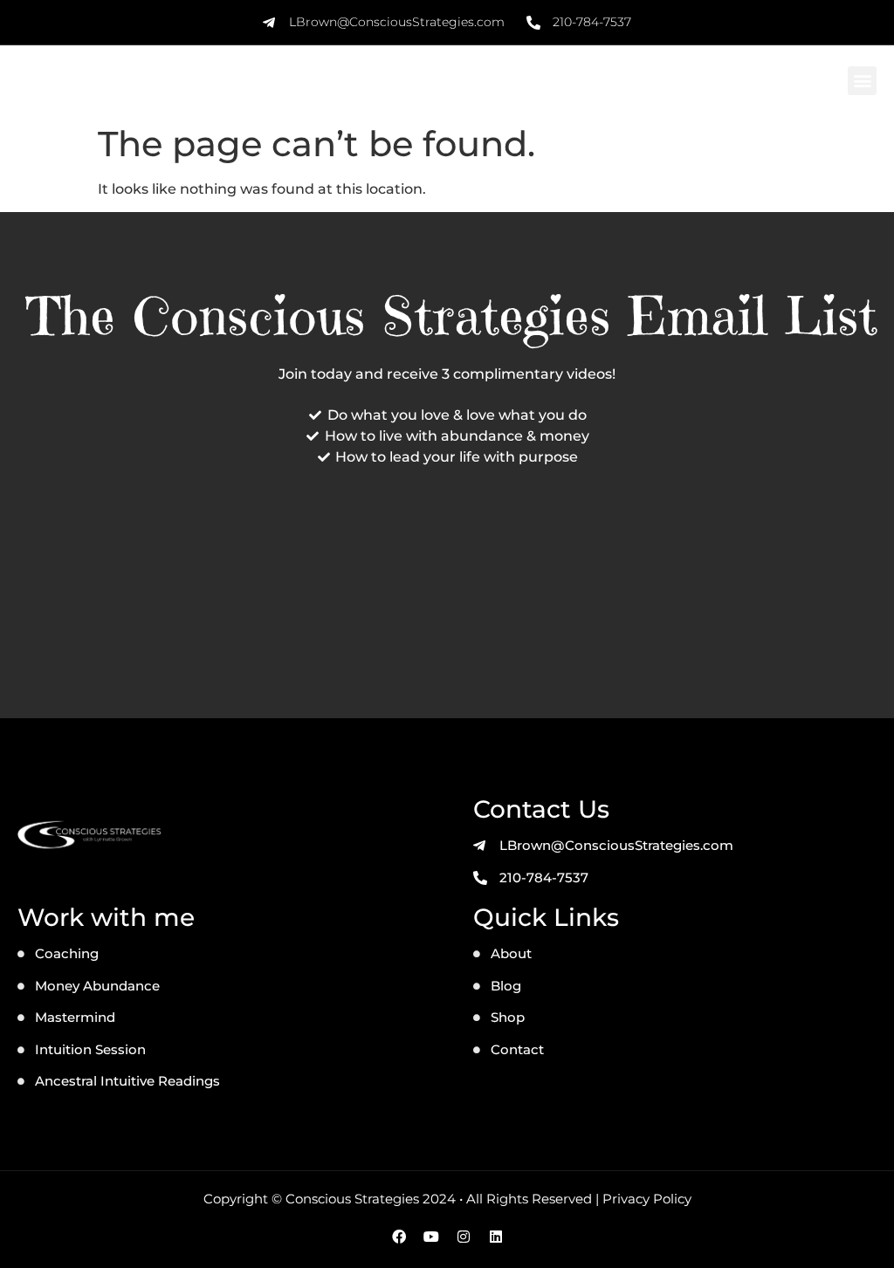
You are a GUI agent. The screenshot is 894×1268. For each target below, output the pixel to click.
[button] (862, 80)
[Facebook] (399, 1237)
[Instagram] (464, 1237)
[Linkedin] (496, 1237)
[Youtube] (431, 1237)
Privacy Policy (646, 1198)
